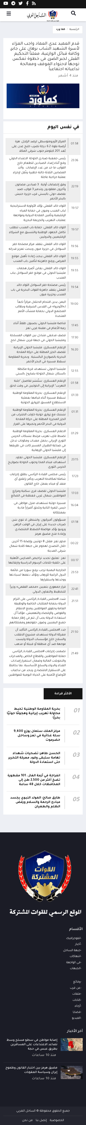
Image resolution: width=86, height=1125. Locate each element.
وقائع (76, 982)
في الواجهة (73, 962)
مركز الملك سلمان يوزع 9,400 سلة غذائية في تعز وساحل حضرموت (37, 736)
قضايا (76, 1012)
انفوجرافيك (73, 938)
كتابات (76, 1000)
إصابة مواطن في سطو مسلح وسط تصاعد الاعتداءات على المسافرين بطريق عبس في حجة (32, 1045)
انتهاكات (75, 956)
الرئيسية (74, 29)
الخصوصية (57, 1120)
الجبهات (75, 968)
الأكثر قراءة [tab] (63, 693)
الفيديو (76, 1018)
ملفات (76, 994)
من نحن (27, 1120)
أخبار (77, 944)
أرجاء (77, 1006)
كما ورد (60, 29)
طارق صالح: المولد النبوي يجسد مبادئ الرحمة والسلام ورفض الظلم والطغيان (35, 802)
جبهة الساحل (71, 950)
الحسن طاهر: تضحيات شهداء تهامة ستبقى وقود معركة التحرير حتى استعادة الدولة (34, 758)
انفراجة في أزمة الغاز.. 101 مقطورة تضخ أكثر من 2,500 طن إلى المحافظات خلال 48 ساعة (33, 780)
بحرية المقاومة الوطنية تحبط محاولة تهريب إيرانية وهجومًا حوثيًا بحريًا (33, 713)
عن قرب (75, 988)
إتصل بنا (41, 1120)
